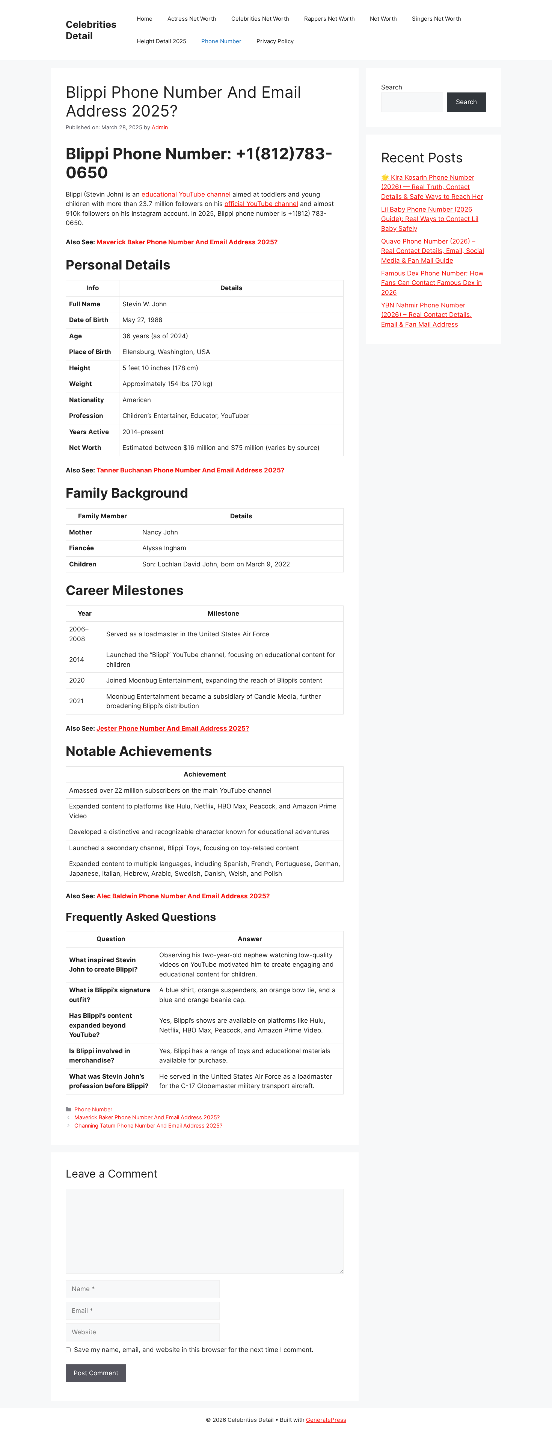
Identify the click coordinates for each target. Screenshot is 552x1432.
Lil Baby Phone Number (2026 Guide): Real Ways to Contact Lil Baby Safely (429, 219)
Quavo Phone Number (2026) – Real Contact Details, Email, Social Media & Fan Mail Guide (432, 251)
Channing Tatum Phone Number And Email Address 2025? (148, 1125)
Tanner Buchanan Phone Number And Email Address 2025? (191, 470)
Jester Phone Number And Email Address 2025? (173, 728)
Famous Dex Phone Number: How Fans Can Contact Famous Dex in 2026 (432, 282)
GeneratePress (326, 1419)
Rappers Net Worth (329, 18)
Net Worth (383, 18)
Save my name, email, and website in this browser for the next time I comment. (194, 1349)
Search (391, 87)
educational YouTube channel (186, 194)
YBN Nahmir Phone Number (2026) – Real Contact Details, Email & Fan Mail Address (426, 314)
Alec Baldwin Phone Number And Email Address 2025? (183, 896)
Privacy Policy (275, 41)
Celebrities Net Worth (260, 18)
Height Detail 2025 (161, 41)
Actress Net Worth (191, 18)
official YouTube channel (261, 203)
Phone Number (221, 41)
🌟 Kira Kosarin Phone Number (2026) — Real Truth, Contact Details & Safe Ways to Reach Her (432, 187)
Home (144, 18)
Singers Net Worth (436, 18)
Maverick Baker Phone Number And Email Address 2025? (187, 242)
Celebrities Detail (91, 30)
